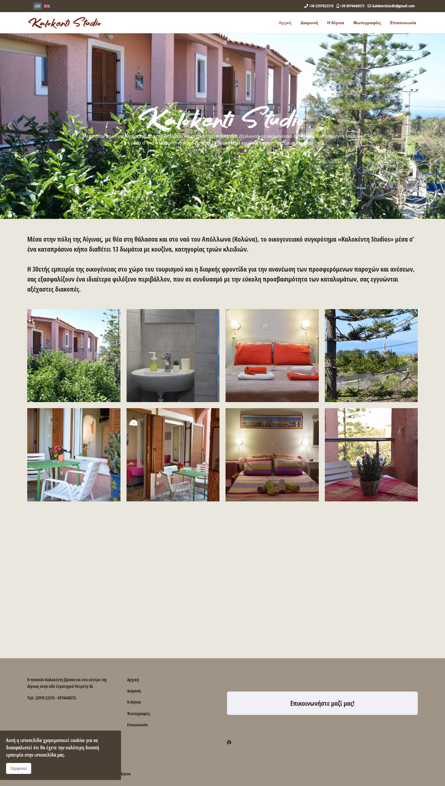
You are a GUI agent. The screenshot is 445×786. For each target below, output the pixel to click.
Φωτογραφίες (367, 22)
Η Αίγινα (335, 22)
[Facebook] (229, 742)
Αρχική (285, 22)
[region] (222, 126)
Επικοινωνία (403, 22)
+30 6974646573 (352, 5)
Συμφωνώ (19, 768)
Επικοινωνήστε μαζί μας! (322, 703)
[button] (9, 126)
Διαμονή (309, 22)
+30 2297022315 (321, 5)
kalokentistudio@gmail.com (393, 5)
